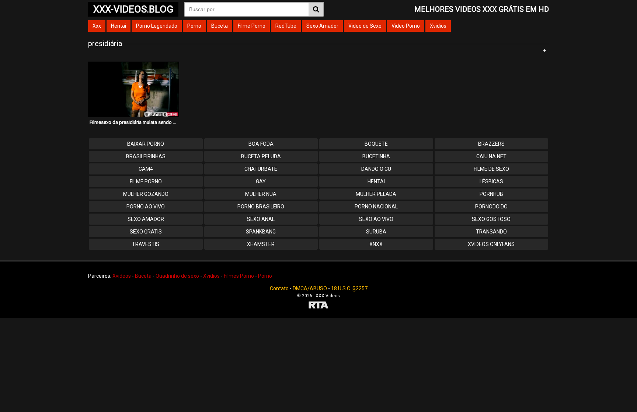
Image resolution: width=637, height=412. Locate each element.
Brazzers (491, 144)
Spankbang (261, 232)
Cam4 (146, 169)
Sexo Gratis (146, 232)
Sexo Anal (261, 219)
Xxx (97, 26)
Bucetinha (376, 156)
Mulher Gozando (145, 194)
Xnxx (376, 244)
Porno (194, 26)
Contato (279, 288)
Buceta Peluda (261, 156)
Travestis (145, 244)
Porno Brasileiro (260, 207)
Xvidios (438, 26)
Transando (491, 232)
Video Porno (405, 26)
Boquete (376, 144)
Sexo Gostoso (491, 219)
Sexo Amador (322, 26)
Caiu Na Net (491, 156)
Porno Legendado (156, 26)
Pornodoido (491, 207)
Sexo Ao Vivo (376, 219)
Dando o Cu (376, 169)
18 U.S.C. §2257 (349, 288)
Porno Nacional (376, 207)
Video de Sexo (365, 26)
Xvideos (121, 276)
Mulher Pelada (376, 194)
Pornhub (491, 194)
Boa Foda (261, 144)
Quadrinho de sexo (177, 276)
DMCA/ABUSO (310, 288)
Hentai (118, 26)
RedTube (285, 26)
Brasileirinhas (146, 156)
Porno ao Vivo (145, 207)
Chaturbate (260, 169)
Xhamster (261, 244)
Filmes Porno (239, 276)
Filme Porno (251, 26)
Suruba (376, 232)
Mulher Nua (260, 194)
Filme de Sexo (491, 169)
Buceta (219, 26)
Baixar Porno (145, 144)
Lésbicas (491, 181)
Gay (261, 181)
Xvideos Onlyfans (491, 244)
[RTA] (318, 306)
